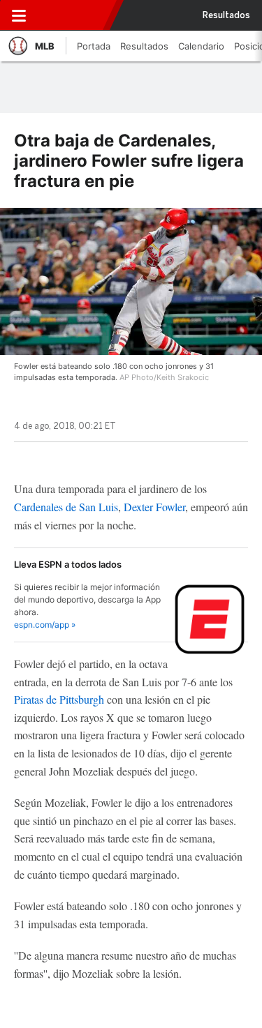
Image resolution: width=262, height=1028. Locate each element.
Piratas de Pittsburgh (59, 699)
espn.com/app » (44, 624)
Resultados (226, 15)
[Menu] (19, 15)
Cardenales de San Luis (66, 506)
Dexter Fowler (154, 506)
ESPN (72, 15)
